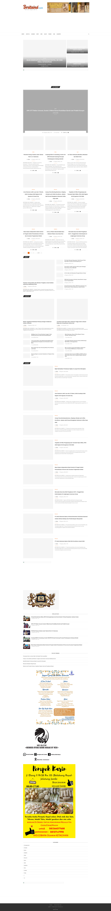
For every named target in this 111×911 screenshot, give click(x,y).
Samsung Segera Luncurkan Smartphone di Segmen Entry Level (42, 354)
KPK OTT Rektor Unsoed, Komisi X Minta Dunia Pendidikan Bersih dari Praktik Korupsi (55, 110)
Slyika (57, 112)
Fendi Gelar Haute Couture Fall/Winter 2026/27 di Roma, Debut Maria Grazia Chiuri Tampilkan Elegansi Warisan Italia (76, 355)
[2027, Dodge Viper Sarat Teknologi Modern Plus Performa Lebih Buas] (26, 349)
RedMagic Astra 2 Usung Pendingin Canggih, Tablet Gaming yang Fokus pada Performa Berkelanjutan (41, 335)
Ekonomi (33, 189)
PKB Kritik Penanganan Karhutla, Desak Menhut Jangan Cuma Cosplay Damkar (77, 48)
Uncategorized (26, 845)
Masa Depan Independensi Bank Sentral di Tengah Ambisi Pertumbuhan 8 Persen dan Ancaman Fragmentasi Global (33, 234)
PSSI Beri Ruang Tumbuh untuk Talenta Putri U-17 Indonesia (44, 630)
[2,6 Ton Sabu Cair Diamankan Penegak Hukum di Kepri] (59, 275)
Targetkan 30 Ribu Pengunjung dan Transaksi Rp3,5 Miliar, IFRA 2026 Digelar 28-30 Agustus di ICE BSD (78, 194)
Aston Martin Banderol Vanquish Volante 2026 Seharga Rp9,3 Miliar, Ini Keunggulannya (75, 341)
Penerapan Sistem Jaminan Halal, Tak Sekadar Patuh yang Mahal (35, 656)
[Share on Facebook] (63, 132)
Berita (55, 108)
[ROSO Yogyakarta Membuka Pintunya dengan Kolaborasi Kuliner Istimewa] (38, 309)
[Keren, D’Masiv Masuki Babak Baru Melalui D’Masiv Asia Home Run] (55, 220)
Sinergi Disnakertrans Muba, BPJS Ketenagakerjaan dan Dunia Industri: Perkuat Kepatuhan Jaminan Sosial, (75, 286)
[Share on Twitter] (65, 132)
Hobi (25, 867)
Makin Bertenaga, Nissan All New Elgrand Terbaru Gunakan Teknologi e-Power (74, 335)
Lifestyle (25, 847)
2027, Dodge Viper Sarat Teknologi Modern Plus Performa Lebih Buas (42, 348)
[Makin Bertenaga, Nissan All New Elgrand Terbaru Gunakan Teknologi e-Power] (60, 336)
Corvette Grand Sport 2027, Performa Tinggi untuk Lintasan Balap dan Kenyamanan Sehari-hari (71, 322)
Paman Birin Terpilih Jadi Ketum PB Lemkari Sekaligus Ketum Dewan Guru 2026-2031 (75, 267)
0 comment (49, 64)
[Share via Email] (68, 132)
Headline (25, 852)
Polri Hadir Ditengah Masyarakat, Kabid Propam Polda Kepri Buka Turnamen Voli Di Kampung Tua (75, 261)
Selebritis (55, 229)
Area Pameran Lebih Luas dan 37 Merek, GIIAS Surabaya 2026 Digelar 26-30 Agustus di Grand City (33, 194)
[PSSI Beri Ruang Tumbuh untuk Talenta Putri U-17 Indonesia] (33, 143)
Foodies (25, 870)
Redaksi (51, 904)
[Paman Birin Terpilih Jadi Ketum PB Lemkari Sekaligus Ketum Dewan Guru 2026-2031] (59, 268)
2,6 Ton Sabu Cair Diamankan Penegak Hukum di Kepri (75, 273)
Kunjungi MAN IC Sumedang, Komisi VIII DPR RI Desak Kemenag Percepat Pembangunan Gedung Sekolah (55, 157)
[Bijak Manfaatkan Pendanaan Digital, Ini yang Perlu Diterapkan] (38, 376)
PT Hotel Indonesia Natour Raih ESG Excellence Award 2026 (70, 541)
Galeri (25, 855)
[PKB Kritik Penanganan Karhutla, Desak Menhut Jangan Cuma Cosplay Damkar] (59, 281)
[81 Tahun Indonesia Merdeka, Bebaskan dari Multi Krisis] (77, 143)
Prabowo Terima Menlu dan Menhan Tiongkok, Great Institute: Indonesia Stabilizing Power (38, 283)
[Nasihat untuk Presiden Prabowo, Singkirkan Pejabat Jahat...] (44, 53)
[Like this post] (61, 132)
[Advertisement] (55, 24)
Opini (44, 58)
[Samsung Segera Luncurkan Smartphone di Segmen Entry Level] (26, 355)
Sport (25, 860)
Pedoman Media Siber (57, 904)
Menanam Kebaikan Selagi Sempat (29, 663)
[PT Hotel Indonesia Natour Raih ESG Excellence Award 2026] (38, 548)
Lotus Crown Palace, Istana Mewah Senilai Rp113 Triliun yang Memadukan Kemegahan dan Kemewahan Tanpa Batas (42, 341)
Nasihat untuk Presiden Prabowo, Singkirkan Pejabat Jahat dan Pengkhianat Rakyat (38, 666)
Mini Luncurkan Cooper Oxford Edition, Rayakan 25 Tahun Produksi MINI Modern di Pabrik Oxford (75, 348)
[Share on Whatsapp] (66, 132)
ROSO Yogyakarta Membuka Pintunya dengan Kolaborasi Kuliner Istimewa (37, 322)
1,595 (38, 252)
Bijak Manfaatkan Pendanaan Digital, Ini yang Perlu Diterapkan (70, 368)
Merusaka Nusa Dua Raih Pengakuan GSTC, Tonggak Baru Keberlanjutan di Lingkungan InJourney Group (77, 234)
